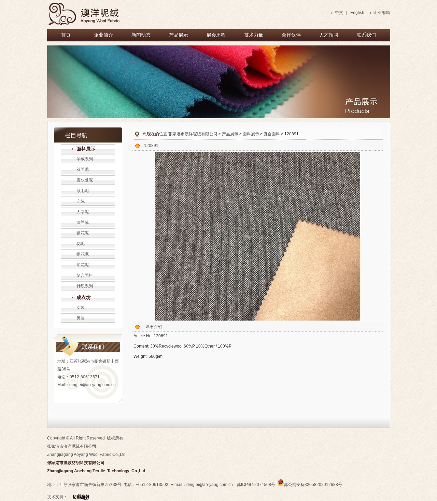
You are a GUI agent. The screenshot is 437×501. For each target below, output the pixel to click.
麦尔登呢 (84, 180)
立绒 (80, 201)
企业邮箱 (381, 12)
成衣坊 (83, 297)
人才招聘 (328, 35)
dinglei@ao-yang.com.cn (92, 384)
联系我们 (366, 35)
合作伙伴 (291, 35)
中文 (339, 12)
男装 (80, 318)
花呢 (80, 243)
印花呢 (82, 264)
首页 (66, 35)
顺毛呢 (82, 190)
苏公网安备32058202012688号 (313, 484)
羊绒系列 (84, 159)
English (357, 12)
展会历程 (216, 35)
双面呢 (82, 169)
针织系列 (84, 286)
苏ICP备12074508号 (256, 484)
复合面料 (84, 275)
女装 (80, 307)
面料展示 (86, 148)
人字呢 (82, 211)
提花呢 (82, 254)
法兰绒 (82, 222)
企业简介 (103, 35)
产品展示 (178, 35)
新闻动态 (141, 35)
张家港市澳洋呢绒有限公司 (192, 134)
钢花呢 (82, 233)
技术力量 (253, 35)
